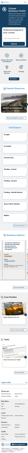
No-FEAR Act (18, 450)
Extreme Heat (8, 256)
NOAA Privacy (5, 448)
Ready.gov (4, 451)
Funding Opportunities (7, 415)
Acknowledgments (20, 404)
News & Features (5, 394)
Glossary (3, 418)
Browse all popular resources (15, 118)
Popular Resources (20, 436)
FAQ (2, 406)
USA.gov (17, 425)
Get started (13, 79)
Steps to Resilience (20, 434)
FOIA (22, 448)
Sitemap (17, 406)
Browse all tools (19, 372)
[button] (26, 104)
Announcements (19, 415)
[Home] (6, 2)
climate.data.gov (5, 425)
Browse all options (19, 287)
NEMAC (17, 427)
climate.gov (4, 427)
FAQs (16, 396)
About (2, 404)
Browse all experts (19, 225)
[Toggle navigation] (25, 2)
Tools (2, 436)
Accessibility (14, 448)
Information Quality (7, 450)
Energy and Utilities (10, 261)
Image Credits (6, 382)
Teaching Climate (6, 396)
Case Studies (4, 434)
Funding (3, 439)
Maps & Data (18, 394)
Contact (3, 408)
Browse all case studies (17, 330)
